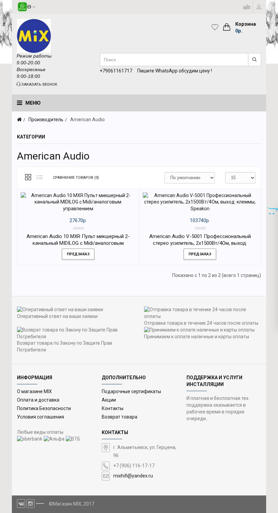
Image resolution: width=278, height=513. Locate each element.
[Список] (39, 178)
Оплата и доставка (38, 400)
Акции (109, 400)
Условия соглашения (40, 417)
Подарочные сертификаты (131, 391)
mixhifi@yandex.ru (133, 475)
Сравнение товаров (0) (76, 177)
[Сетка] (28, 178)
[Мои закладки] (217, 27)
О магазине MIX (34, 391)
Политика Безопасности (44, 408)
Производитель (45, 119)
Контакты (112, 408)
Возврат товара (119, 417)
